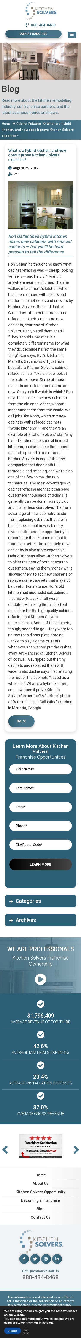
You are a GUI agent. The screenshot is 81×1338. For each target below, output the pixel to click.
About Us (41, 1183)
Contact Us (40, 1217)
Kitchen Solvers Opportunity (40, 1192)
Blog (40, 1209)
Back (21, 721)
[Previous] (5, 1150)
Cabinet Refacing (28, 124)
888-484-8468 (43, 25)
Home (6, 124)
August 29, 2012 (25, 168)
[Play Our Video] (40, 980)
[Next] (76, 1150)
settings (47, 1323)
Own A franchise (33, 34)
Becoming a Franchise (40, 1200)
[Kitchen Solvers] (40, 5)
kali (16, 174)
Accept (12, 1331)
